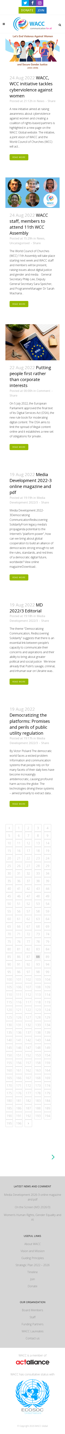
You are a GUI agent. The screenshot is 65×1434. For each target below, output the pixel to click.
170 (9, 1085)
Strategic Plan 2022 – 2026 (33, 1265)
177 (28, 1093)
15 (9, 850)
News (40, 101)
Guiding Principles (32, 1258)
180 (9, 1100)
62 (28, 919)
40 (9, 888)
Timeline (32, 1272)
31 (19, 873)
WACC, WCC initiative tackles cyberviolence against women (31, 87)
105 (9, 987)
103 (38, 979)
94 (47, 964)
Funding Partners (32, 1324)
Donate (32, 1286)
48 (38, 896)
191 (18, 1116)
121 (18, 1010)
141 (18, 1040)
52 (28, 903)
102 (28, 979)
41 (19, 888)
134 (47, 1025)
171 (18, 1085)
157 (28, 1063)
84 (47, 949)
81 (19, 949)
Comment (43, 391)
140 (9, 1040)
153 (38, 1055)
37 (28, 881)
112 (28, 994)
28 (38, 866)
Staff (33, 1317)
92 (28, 964)
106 (18, 987)
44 (47, 888)
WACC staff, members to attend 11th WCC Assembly (29, 224)
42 (28, 888)
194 (47, 1116)
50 (9, 903)
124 (47, 1010)
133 (38, 1025)
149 (47, 1047)
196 (18, 1123)
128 (38, 1017)
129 (47, 1017)
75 (9, 941)
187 (28, 1108)
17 (28, 850)
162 (28, 1070)
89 (47, 956)
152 (28, 1055)
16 (19, 850)
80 (9, 949)
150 (9, 1055)
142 (28, 1040)
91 (19, 964)
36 (19, 881)
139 (47, 1032)
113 (38, 994)
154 (47, 1055)
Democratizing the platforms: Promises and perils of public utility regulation (30, 724)
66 (19, 926)
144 (47, 1040)
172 (28, 1085)
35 (9, 881)
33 (38, 873)
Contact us (33, 1338)
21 (19, 858)
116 (18, 1002)
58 (38, 911)
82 (28, 949)
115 (9, 1002)
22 (28, 858)
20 (9, 858)
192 (28, 1116)
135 (9, 1032)
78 (38, 941)
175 (9, 1093)
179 (47, 1093)
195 (9, 1123)
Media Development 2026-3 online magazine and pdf (32, 1197)
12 (28, 843)
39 (47, 881)
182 (28, 1100)
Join (32, 1279)
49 (47, 896)
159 (47, 1063)
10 (9, 843)
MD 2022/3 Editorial (26, 608)
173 (38, 1085)
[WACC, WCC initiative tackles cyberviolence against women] (32, 52)
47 (28, 896)
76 (19, 941)
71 (19, 934)
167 (28, 1078)
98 (38, 972)
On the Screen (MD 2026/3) (32, 1207)
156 (18, 1063)
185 (9, 1108)
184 (47, 1100)
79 (47, 941)
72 (28, 934)
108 (38, 987)
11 (19, 843)
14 (47, 843)
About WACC (32, 1244)
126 (18, 1017)
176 (18, 1093)
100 (9, 979)
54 (47, 903)
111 (18, 994)
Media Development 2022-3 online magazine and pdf (31, 483)
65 (9, 926)
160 (9, 1070)
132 (28, 1025)
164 (47, 1070)
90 (9, 964)
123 (38, 1010)
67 (28, 926)
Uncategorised (20, 243)
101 (18, 979)
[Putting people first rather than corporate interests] (32, 342)
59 (47, 911)
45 (9, 896)
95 (9, 972)
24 (47, 858)
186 (18, 1108)
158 (38, 1063)
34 (47, 873)
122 (28, 1010)
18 (38, 850)
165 (9, 1078)
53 (38, 903)
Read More (18, 157)
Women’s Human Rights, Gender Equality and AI (32, 1217)
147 (28, 1047)
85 (9, 956)
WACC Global (41, 1426)
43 (38, 888)
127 (28, 1017)
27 (28, 866)
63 (38, 919)
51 (19, 903)
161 (18, 1070)
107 (28, 987)
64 (47, 919)
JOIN (41, 10)
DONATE (27, 10)
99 (47, 972)
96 (19, 972)
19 (47, 850)
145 (9, 1047)
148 (38, 1047)
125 (9, 1017)
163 (38, 1070)
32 (28, 873)
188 (38, 1108)
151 (18, 1055)
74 (47, 934)
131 (18, 1025)
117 (28, 1002)
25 (9, 866)
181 (18, 1100)
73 (38, 934)
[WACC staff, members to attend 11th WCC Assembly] (32, 192)
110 (9, 994)
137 (28, 1032)
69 (47, 926)
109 (47, 987)
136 (18, 1032)
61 (19, 919)
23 (38, 858)
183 (38, 1100)
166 (18, 1078)
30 (9, 873)
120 (9, 1010)
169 (47, 1078)
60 (9, 919)
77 (28, 941)
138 (38, 1032)
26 (19, 866)
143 (38, 1040)
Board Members (32, 1310)
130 (9, 1025)
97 (28, 972)
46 (19, 896)
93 (38, 964)
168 (38, 1078)
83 (38, 949)
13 (38, 843)
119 (47, 1002)
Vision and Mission (33, 1251)
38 (38, 881)
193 (38, 1116)
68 (38, 926)
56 (19, 911)
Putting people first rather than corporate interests (30, 376)
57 (28, 911)
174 (47, 1085)
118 (38, 1002)
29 (47, 866)
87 (28, 956)
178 (38, 1093)
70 (9, 934)
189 (47, 1108)
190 (9, 1116)
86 (19, 956)
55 (9, 911)
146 (18, 1047)
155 (9, 1063)
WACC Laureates (33, 1331)
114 (47, 994)
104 (47, 979)
